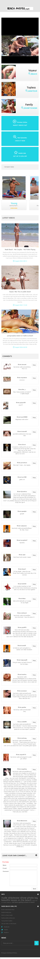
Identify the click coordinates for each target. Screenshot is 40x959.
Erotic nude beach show (7, 909)
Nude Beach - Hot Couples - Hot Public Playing (20, 249)
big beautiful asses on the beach (19, 899)
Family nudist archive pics (8, 918)
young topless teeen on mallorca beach (20, 336)
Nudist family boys (6, 912)
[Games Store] (20, 8)
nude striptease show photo (17, 897)
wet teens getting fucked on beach (23, 902)
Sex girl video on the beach (8, 923)
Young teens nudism (6, 920)
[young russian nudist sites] (14, 188)
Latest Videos (8, 218)
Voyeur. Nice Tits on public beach (20, 291)
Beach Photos (13, 952)
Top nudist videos (9, 166)
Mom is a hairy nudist (7, 915)
